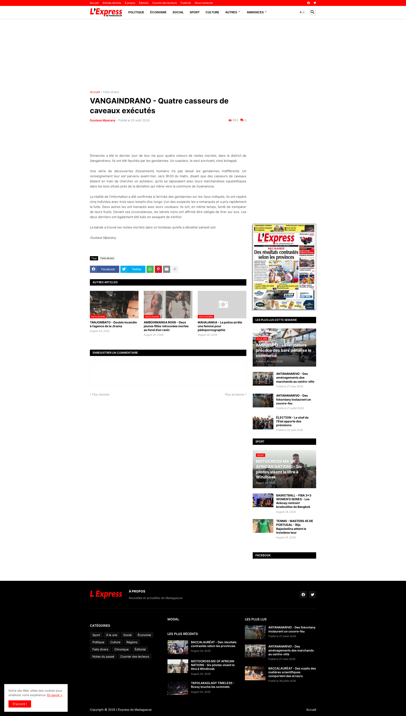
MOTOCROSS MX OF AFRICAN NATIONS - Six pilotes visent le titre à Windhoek (213, 665)
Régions (131, 642)
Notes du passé (103, 656)
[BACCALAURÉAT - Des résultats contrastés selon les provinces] (177, 647)
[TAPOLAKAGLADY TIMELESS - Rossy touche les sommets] (177, 688)
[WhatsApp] (150, 269)
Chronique (121, 649)
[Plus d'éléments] (174, 269)
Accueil (94, 2)
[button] (302, 12)
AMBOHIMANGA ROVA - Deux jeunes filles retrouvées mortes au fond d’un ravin (166, 326)
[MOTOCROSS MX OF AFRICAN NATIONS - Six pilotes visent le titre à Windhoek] (177, 666)
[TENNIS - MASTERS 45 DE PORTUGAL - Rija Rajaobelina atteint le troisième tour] (263, 526)
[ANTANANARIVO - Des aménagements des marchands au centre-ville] (263, 379)
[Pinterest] (158, 269)
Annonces (255, 12)
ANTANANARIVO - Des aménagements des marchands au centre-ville (295, 377)
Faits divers (111, 92)
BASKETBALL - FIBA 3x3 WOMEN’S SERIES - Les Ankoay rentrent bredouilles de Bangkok (293, 501)
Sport (195, 12)
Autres (231, 12)
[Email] (166, 269)
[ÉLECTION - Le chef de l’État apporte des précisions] (263, 422)
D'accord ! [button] (20, 704)
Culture (212, 12)
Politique (136, 12)
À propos (130, 2)
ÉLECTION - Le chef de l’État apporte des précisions (292, 421)
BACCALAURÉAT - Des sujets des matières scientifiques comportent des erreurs (292, 672)
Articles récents (112, 2)
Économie (158, 12)
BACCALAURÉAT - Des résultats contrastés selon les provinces (214, 644)
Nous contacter (204, 2)
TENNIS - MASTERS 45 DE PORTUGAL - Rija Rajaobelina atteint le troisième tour (294, 526)
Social (178, 12)
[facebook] (308, 3)
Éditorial (143, 2)
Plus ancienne (234, 394)
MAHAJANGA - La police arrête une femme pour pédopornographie (220, 326)
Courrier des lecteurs (164, 2)
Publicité (186, 2)
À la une (111, 635)
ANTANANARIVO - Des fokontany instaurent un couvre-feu (293, 399)
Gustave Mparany (102, 120)
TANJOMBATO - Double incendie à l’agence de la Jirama (113, 324)
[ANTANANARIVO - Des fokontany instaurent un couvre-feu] (263, 400)
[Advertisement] (203, 54)
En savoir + (54, 695)
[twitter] (315, 3)
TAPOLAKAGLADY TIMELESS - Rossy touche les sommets (213, 685)
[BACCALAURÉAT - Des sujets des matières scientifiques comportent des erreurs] (255, 673)
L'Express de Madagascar (134, 709)
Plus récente (100, 394)
